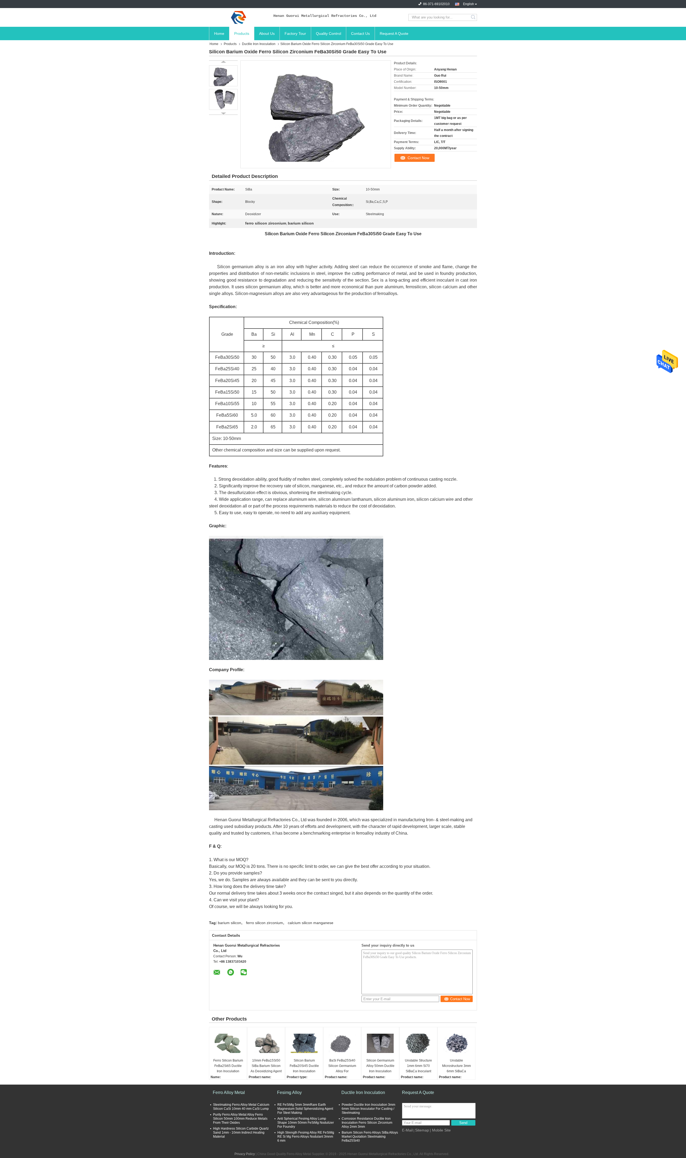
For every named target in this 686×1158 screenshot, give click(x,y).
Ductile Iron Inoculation (258, 44)
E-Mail (407, 1130)
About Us (267, 33)
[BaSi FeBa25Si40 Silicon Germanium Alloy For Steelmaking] (342, 1043)
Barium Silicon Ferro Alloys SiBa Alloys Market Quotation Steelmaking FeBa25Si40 (370, 1136)
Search (473, 17)
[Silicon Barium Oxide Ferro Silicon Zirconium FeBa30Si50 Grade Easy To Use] (223, 75)
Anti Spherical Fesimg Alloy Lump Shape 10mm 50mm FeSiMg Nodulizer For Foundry (305, 1123)
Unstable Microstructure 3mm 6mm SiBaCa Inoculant (456, 1066)
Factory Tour (295, 33)
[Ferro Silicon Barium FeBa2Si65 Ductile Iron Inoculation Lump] (228, 1043)
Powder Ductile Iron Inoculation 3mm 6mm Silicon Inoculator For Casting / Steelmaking (368, 1109)
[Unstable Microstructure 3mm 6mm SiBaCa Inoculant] (456, 1043)
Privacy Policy (244, 1154)
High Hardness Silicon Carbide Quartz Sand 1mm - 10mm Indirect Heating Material (241, 1132)
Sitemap (422, 1130)
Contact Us (360, 33)
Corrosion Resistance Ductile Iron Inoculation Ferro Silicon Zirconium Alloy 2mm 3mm (367, 1123)
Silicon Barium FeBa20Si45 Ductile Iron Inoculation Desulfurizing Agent (304, 1066)
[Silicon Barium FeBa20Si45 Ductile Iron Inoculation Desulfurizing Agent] (304, 1043)
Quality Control (328, 33)
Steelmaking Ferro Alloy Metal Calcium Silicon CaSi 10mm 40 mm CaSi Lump (241, 1107)
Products (241, 33)
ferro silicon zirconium (264, 923)
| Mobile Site (440, 1130)
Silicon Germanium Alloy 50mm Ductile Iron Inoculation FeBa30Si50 (380, 1066)
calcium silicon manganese (310, 923)
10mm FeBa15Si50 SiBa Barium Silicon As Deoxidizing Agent (266, 1066)
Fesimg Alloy (289, 1092)
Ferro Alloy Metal (229, 1092)
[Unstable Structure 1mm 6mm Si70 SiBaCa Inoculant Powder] (418, 1043)
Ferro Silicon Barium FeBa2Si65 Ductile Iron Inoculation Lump (228, 1066)
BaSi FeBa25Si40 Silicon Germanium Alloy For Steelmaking (342, 1066)
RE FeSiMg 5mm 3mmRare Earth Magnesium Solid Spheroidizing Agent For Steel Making (305, 1109)
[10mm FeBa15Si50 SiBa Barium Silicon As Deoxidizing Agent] (266, 1043)
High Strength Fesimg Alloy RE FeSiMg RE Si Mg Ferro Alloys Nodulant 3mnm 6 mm (305, 1136)
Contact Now (418, 158)
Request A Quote (394, 33)
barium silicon (229, 923)
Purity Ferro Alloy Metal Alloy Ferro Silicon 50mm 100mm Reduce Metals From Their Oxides (240, 1119)
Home (219, 33)
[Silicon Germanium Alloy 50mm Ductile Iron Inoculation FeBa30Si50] (380, 1043)
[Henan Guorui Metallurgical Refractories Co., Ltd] (238, 17)
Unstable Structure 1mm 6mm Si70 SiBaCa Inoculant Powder (418, 1066)
